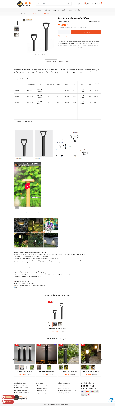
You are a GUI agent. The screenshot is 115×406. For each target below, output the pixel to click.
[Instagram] (90, 386)
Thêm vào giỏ (86, 32)
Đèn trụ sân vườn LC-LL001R (91, 371)
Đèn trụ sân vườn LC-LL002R (46, 371)
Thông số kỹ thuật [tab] (63, 61)
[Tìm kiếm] (69, 4)
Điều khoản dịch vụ (64, 388)
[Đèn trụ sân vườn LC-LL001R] (91, 353)
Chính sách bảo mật (42, 386)
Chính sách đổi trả (41, 390)
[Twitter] (84, 386)
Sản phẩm (56, 10)
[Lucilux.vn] (24, 4)
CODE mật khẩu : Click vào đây (67, 393)
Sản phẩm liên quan (57, 338)
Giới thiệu (48, 10)
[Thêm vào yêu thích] (64, 36)
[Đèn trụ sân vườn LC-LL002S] (68, 353)
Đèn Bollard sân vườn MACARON (57, 328)
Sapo (69, 404)
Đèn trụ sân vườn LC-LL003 (24, 371)
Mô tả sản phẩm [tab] (51, 61)
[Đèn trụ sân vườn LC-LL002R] (46, 353)
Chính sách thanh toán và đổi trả (67, 390)
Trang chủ (38, 10)
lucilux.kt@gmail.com (23, 392)
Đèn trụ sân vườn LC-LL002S (69, 371)
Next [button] (101, 360)
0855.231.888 (23, 390)
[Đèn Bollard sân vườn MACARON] (57, 310)
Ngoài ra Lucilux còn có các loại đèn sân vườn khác (28, 213)
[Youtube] (87, 386)
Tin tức (70, 10)
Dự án (63, 10)
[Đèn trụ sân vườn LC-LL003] (24, 353)
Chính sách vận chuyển (43, 388)
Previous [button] (13, 360)
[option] (39, 35)
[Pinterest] (93, 386)
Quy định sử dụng (41, 393)
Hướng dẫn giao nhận (64, 386)
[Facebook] (81, 386)
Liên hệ (77, 10)
